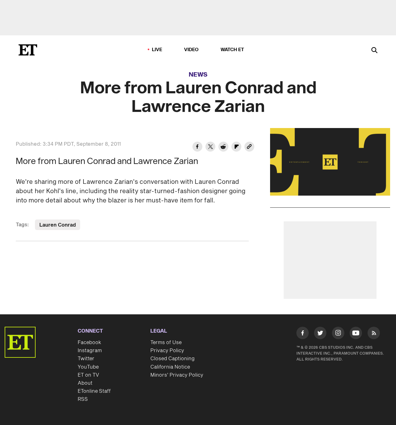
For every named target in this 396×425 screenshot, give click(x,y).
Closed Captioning (172, 358)
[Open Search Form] (374, 51)
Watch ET (232, 49)
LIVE (157, 49)
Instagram (90, 350)
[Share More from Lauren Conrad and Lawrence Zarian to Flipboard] (236, 147)
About (85, 383)
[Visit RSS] (374, 334)
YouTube (88, 367)
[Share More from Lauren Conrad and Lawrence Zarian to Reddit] (223, 147)
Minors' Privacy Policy (176, 375)
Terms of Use (166, 342)
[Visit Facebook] (302, 334)
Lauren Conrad (57, 225)
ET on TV (88, 375)
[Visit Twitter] (320, 334)
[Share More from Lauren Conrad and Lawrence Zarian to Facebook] (197, 147)
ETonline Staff (94, 391)
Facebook (89, 342)
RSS (83, 399)
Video (191, 49)
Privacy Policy (167, 350)
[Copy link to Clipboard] (249, 147)
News (198, 74)
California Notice (170, 367)
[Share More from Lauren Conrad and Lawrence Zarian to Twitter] (210, 147)
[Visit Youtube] (356, 333)
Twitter (86, 358)
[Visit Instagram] (338, 334)
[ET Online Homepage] (28, 50)
